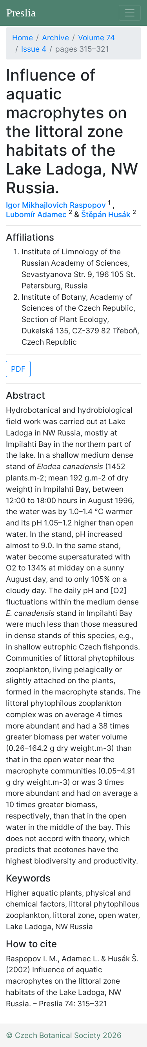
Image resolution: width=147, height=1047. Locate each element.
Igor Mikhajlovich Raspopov (56, 205)
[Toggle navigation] (130, 13)
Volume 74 (96, 37)
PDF (18, 369)
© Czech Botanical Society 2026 (64, 1035)
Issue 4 (33, 49)
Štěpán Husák (106, 214)
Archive (55, 37)
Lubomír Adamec (36, 214)
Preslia (21, 13)
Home (22, 37)
